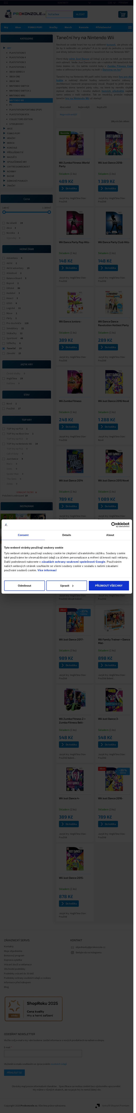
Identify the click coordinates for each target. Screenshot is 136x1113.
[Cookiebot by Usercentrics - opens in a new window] (113, 524)
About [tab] (110, 534)
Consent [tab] (23, 534)
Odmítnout (24, 585)
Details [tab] (66, 534)
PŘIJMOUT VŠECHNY (109, 585)
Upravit (64, 585)
